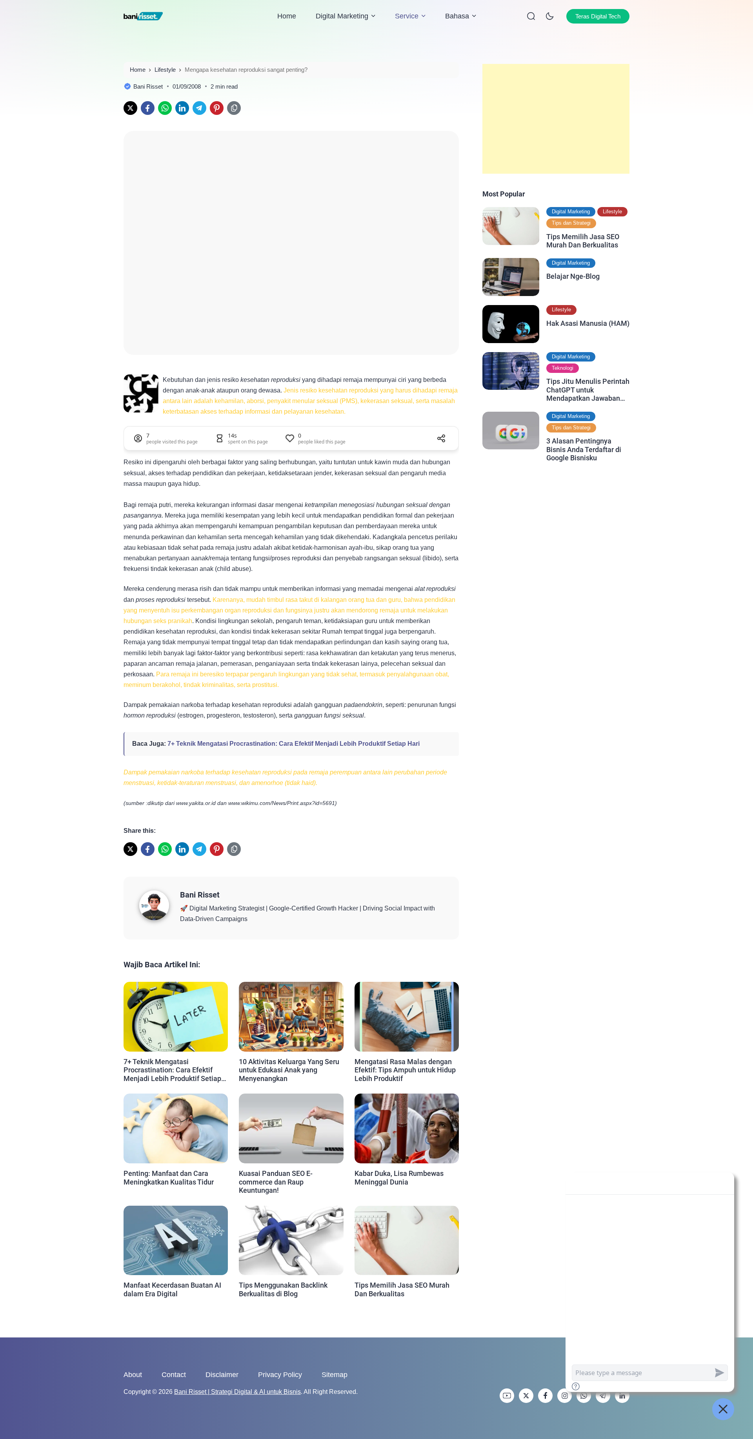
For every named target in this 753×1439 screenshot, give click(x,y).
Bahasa (457, 16)
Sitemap (334, 1375)
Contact (174, 1375)
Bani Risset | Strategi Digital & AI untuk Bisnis (237, 1391)
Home (286, 16)
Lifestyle (612, 211)
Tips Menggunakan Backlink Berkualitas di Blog (283, 1289)
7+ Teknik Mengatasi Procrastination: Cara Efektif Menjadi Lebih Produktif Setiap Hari (293, 743)
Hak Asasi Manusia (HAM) (587, 323)
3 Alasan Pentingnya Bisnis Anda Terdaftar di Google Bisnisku (583, 449)
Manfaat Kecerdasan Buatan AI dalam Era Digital (172, 1289)
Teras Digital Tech (597, 16)
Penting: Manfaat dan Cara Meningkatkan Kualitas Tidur (169, 1177)
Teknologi (562, 368)
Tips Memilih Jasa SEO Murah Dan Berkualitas (402, 1289)
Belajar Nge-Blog (573, 276)
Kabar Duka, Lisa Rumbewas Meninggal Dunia (399, 1177)
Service (406, 16)
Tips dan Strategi (571, 223)
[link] (130, 108)
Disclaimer (222, 1375)
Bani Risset (200, 894)
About (133, 1375)
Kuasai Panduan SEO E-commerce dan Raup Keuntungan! (276, 1181)
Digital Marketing (342, 16)
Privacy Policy (280, 1375)
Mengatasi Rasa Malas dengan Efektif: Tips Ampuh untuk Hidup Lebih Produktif (405, 1070)
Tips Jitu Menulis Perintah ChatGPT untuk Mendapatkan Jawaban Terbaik (587, 390)
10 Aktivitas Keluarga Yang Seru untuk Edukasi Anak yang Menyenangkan (289, 1070)
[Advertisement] (555, 119)
